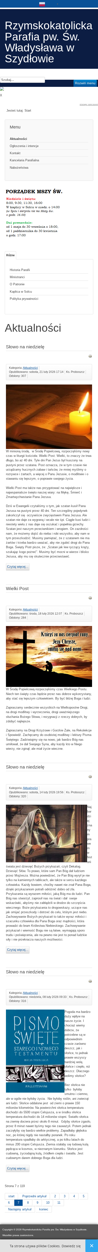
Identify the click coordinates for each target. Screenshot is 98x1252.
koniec (43, 1209)
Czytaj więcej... (17, 566)
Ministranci (17, 277)
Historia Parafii (20, 270)
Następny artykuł (19, 1209)
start (11, 1196)
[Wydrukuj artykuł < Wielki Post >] (90, 599)
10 (47, 1202)
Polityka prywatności (24, 299)
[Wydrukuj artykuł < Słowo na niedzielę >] (90, 357)
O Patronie (17, 284)
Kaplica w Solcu (21, 291)
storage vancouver (89, 104)
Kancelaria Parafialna (24, 160)
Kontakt (15, 153)
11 (58, 1202)
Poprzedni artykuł (34, 1196)
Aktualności (18, 139)
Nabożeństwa (19, 167)
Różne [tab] (10, 255)
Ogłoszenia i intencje (24, 146)
